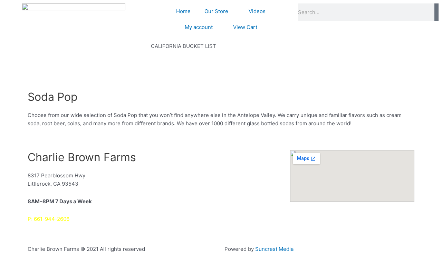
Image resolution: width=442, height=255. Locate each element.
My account (199, 27)
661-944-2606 (51, 219)
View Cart (245, 27)
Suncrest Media (274, 249)
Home (183, 11)
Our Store (216, 11)
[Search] (436, 12)
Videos (257, 11)
